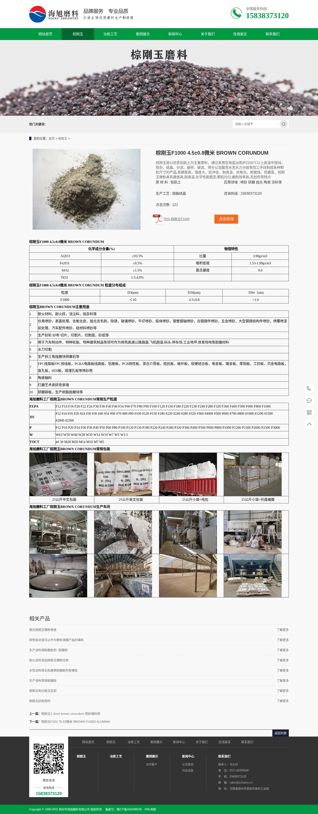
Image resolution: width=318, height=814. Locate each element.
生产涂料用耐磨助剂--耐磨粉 (48, 650)
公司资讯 (187, 764)
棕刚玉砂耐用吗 (39, 701)
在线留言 (240, 34)
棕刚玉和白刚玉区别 (42, 690)
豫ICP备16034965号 (129, 809)
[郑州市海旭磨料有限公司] (85, 14)
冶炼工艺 (110, 34)
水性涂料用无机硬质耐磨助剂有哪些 (53, 670)
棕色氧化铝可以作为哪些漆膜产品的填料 (56, 640)
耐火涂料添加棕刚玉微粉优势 (49, 660)
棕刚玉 (78, 34)
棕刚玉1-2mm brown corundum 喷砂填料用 (70, 713)
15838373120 (309, 389)
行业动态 (187, 770)
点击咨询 (226, 219)
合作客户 (151, 764)
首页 (52, 138)
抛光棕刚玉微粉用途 (42, 629)
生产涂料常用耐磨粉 (42, 680)
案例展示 (143, 34)
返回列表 (281, 733)
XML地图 (150, 809)
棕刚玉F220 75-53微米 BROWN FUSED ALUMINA (75, 721)
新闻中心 (175, 34)
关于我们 (208, 34)
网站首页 (45, 34)
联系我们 (272, 34)
